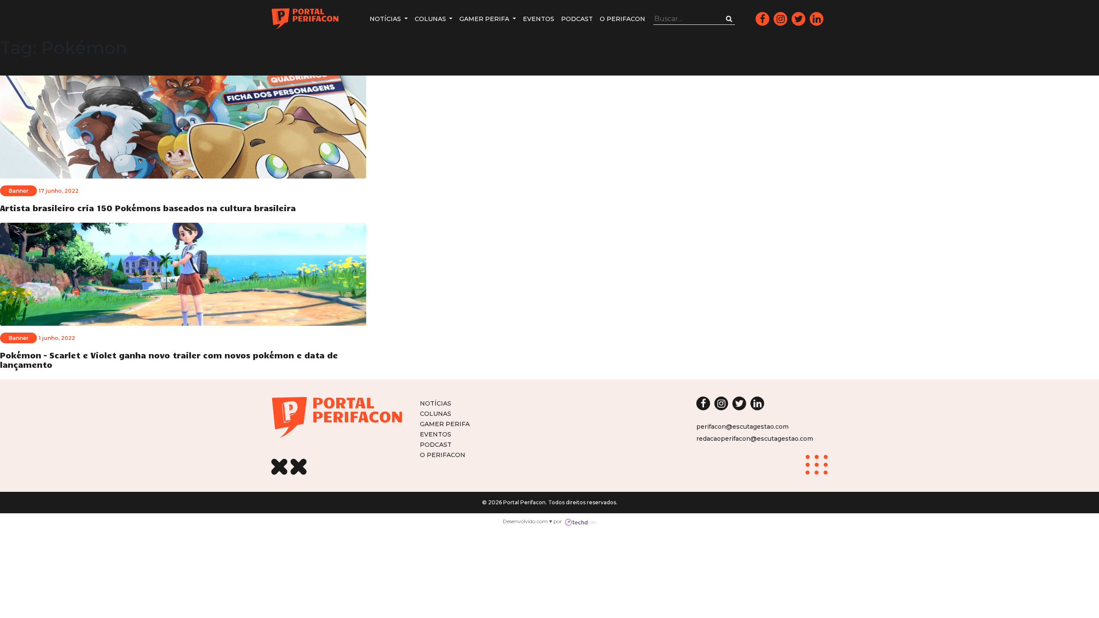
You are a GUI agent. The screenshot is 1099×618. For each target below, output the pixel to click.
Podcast (577, 19)
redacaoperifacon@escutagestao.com (754, 438)
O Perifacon (622, 19)
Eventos (538, 19)
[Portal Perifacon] (305, 19)
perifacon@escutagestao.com (742, 426)
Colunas (431, 19)
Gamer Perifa (485, 19)
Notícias (386, 19)
